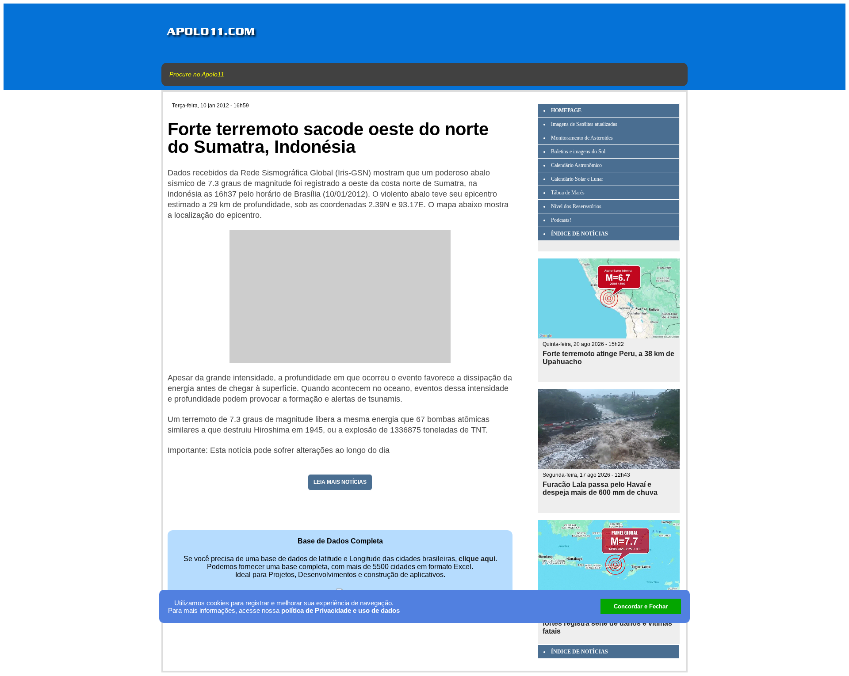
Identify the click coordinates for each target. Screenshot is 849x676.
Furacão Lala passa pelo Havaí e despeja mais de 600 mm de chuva (600, 488)
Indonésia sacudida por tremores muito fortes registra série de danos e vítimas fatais (608, 623)
